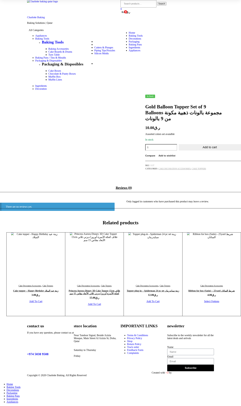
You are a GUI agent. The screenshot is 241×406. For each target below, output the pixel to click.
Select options (211, 301)
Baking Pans (13, 396)
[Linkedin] (111, 375)
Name (170, 347)
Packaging (12, 393)
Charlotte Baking (36, 17)
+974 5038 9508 (38, 354)
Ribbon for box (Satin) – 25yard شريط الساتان (211, 291)
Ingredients (12, 398)
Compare (150, 155)
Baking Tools (53, 42)
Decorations (13, 390)
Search (161, 3)
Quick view (44, 259)
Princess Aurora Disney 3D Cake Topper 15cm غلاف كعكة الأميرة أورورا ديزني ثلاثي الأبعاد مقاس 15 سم (94, 292)
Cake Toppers (199, 169)
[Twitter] (102, 375)
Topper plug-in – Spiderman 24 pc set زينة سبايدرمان (153, 291)
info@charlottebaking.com (41, 335)
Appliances (12, 401)
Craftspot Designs (181, 372)
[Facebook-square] (93, 375)
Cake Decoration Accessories (174, 169)
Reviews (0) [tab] (124, 187)
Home (10, 384)
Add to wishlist (167, 155)
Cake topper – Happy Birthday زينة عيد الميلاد (36, 291)
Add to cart (210, 147)
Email (170, 356)
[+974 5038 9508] (31, 344)
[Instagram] (120, 375)
